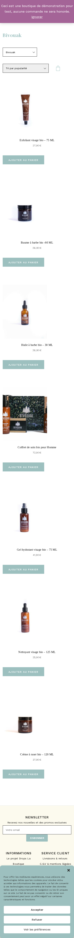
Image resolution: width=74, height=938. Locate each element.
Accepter (37, 909)
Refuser (37, 919)
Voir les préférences (37, 929)
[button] (68, 870)
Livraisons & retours (55, 858)
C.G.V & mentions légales (55, 863)
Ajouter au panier (23, 160)
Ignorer (37, 17)
